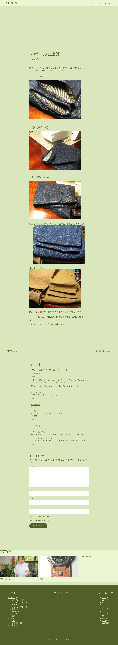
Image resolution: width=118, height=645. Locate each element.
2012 (103, 611)
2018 (103, 600)
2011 (103, 614)
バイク (14, 604)
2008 (104, 620)
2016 (104, 604)
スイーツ (33, 407)
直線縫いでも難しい (103, 351)
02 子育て (11, 618)
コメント (32, 466)
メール (31, 499)
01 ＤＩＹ (46, 59)
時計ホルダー (45, 579)
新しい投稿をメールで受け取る (40, 520)
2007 (104, 623)
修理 (13, 609)
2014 (103, 607)
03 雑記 (11, 625)
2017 (103, 602)
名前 (30, 490)
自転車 (14, 614)
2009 (104, 618)
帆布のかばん (12, 351)
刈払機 (14, 611)
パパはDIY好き (11, 3)
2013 (103, 609)
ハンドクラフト (18, 602)
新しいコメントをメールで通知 (40, 516)
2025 (104, 598)
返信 (32, 398)
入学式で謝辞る (85, 556)
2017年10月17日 (35, 374)
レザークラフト (18, 607)
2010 (104, 616)
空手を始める (5, 579)
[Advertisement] (59, 26)
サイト (31, 507)
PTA (13, 620)
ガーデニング (17, 600)
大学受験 (15, 623)
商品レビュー (56, 598)
